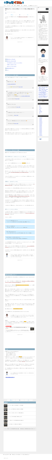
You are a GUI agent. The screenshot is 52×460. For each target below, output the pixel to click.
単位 (21, 5)
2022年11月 (40, 121)
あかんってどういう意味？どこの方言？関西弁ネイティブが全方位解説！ (15, 405)
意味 (14, 5)
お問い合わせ (25, 5)
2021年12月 (40, 135)
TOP (6, 454)
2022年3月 (40, 131)
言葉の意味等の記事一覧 (10, 377)
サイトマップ (8, 5)
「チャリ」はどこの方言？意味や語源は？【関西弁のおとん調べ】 (15, 416)
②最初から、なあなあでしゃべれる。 (12, 64)
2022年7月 (40, 126)
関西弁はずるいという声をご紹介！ (11, 59)
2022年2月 (40, 132)
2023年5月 (40, 120)
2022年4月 (40, 130)
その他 (40, 110)
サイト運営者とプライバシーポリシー (32, 5)
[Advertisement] (20, 48)
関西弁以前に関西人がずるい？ (10, 68)
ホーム (5, 5)
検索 (38, 7)
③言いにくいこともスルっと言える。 (12, 66)
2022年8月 (40, 125)
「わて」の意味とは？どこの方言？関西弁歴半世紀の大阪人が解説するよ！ (16, 420)
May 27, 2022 (16, 115)
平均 (12, 5)
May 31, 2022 (16, 123)
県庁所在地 (18, 5)
